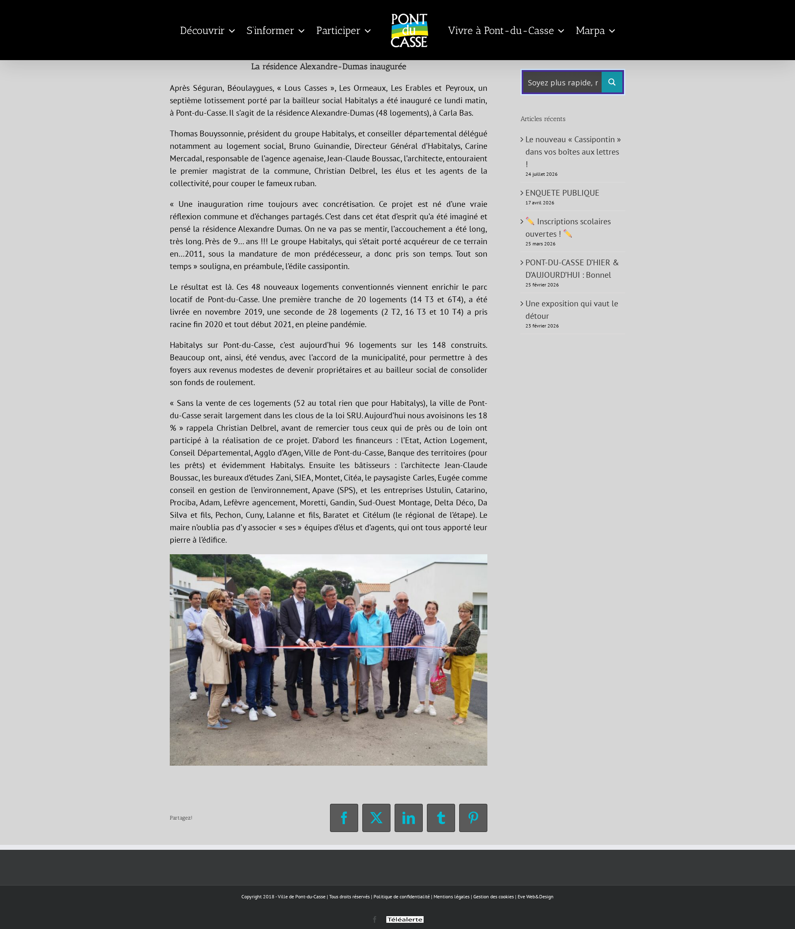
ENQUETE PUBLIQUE (562, 192)
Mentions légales (452, 896)
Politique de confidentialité (401, 896)
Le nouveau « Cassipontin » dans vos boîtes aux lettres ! (573, 152)
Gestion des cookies (493, 896)
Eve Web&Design (536, 896)
